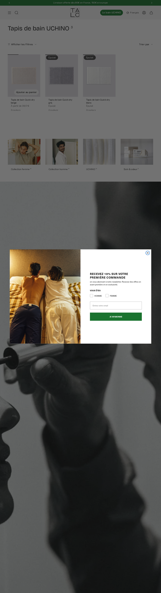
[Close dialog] (148, 253)
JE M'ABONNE (116, 316)
